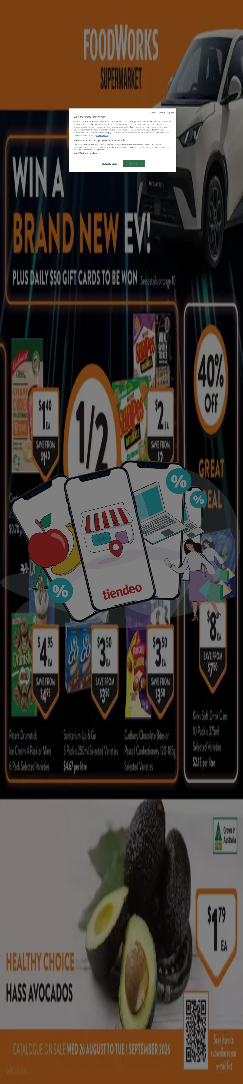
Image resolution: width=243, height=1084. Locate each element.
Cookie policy (102, 135)
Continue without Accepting (161, 113)
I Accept (134, 163)
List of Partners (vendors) (85, 153)
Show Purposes (109, 163)
